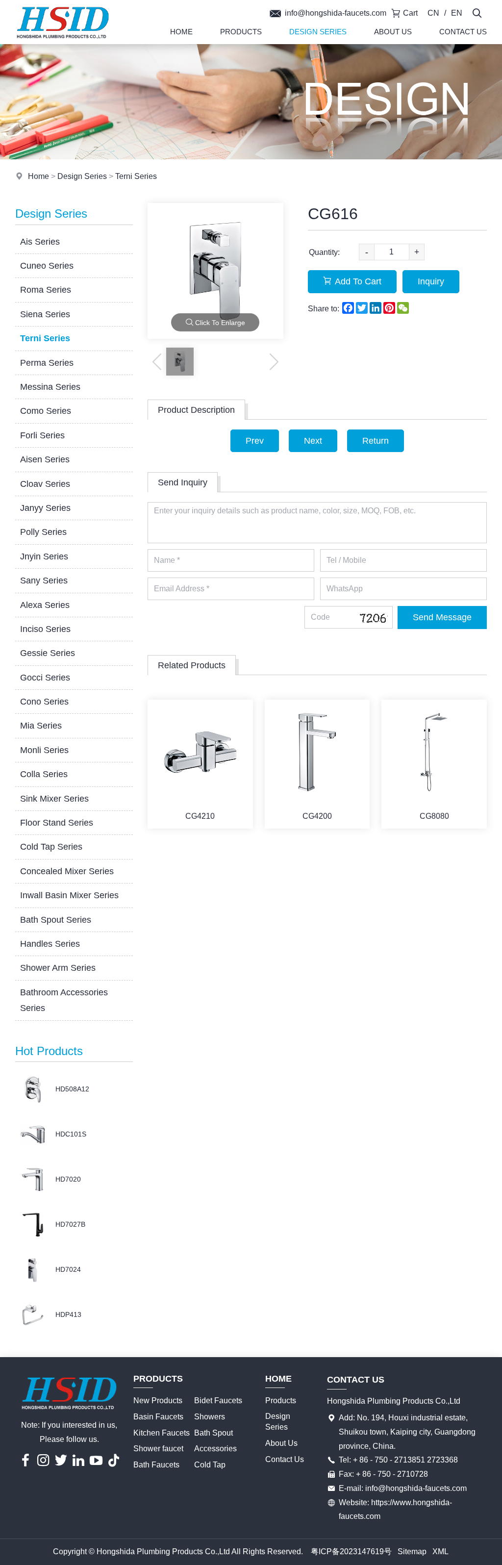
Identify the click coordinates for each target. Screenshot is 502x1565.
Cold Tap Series (51, 847)
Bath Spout (213, 1433)
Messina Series (50, 387)
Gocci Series (45, 677)
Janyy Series (45, 508)
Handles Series (50, 944)
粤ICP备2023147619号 (351, 1551)
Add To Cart (358, 281)
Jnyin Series (44, 556)
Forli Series (42, 435)
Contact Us (463, 31)
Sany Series (44, 580)
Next (313, 441)
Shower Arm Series (58, 968)
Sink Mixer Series (54, 799)
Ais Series (40, 242)
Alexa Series (45, 605)
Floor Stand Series (56, 823)
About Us (393, 31)
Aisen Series (45, 459)
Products (241, 31)
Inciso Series (45, 629)
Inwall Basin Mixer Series (69, 895)
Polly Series (43, 532)
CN (433, 13)
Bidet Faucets (218, 1400)
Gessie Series (47, 653)
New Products (157, 1400)
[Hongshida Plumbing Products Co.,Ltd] (62, 41)
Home (181, 31)
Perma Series (47, 363)
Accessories (215, 1448)
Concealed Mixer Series (67, 871)
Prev (255, 441)
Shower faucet (158, 1448)
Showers (209, 1417)
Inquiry (431, 281)
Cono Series (44, 702)
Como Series (45, 411)
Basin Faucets (158, 1417)
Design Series (318, 31)
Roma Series (45, 290)
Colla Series (44, 774)
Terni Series (136, 176)
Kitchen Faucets (161, 1433)
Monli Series (44, 750)
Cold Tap (210, 1465)
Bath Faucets (156, 1465)
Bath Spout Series (55, 920)
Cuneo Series (47, 266)
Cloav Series (45, 484)
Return (375, 441)
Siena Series (45, 314)
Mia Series (41, 726)
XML (440, 1551)
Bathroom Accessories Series (64, 1000)
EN (456, 13)
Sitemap (412, 1551)
